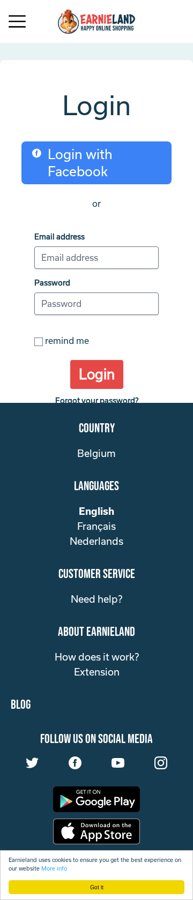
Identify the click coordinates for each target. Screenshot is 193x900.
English (96, 511)
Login (97, 374)
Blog (21, 704)
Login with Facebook (80, 162)
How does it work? (97, 657)
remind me (67, 340)
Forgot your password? (96, 400)
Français (96, 526)
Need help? (96, 599)
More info (54, 868)
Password (52, 282)
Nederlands (96, 541)
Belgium (96, 453)
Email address (59, 236)
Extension (97, 672)
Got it (96, 887)
